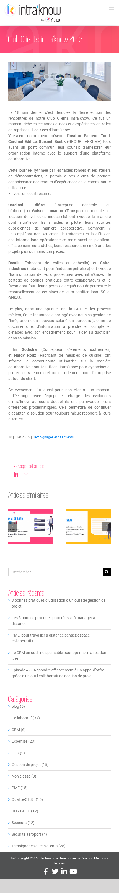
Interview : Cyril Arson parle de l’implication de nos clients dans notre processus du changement (88, 527)
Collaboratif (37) (26, 718)
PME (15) (20, 788)
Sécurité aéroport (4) (29, 834)
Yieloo (87, 858)
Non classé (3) (24, 776)
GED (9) (18, 753)
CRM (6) (19, 729)
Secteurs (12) (23, 822)
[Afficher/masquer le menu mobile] (112, 9)
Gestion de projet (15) (30, 764)
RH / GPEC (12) (25, 811)
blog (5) (18, 706)
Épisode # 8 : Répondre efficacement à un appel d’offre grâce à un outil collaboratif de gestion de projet (31, 527)
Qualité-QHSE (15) (27, 799)
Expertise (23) (23, 741)
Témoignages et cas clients (53, 437)
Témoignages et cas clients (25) (39, 846)
